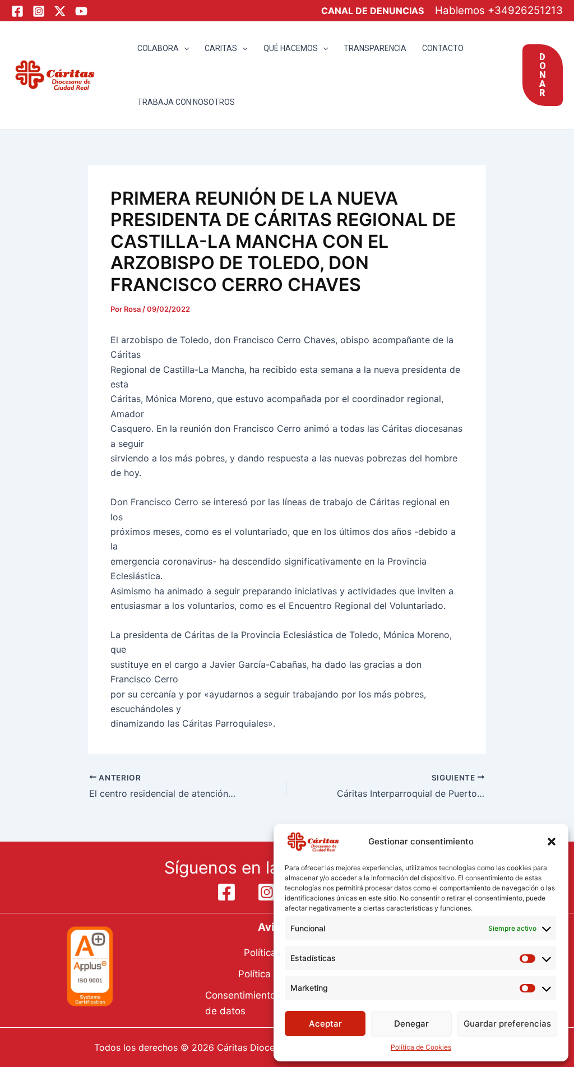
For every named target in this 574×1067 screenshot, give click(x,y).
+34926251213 (525, 10)
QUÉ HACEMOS (290, 48)
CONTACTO (443, 48)
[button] (551, 841)
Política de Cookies (421, 1047)
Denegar (411, 1023)
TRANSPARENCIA (375, 48)
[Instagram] (39, 11)
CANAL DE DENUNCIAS (372, 10)
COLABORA (158, 48)
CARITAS (221, 48)
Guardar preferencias (507, 1023)
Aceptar (325, 1023)
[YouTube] (81, 11)
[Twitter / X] (60, 11)
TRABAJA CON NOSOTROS (186, 102)
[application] (184, 48)
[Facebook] (17, 11)
